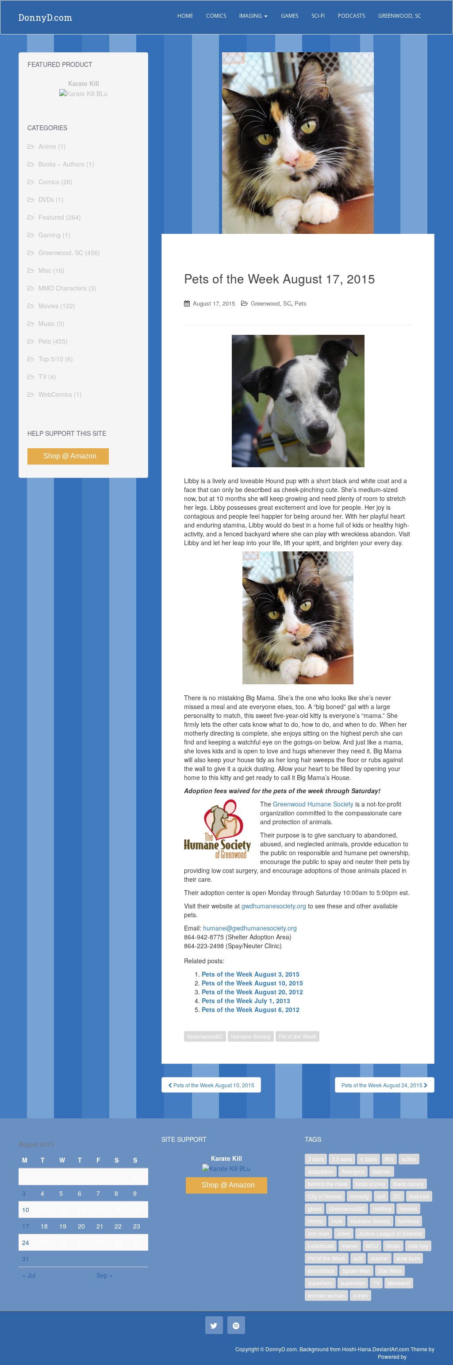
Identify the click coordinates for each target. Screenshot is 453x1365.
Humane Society (251, 1036)
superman (353, 1283)
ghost (314, 1208)
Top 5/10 (50, 358)
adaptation (321, 1171)
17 (25, 1226)
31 (25, 1258)
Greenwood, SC (399, 15)
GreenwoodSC (205, 1036)
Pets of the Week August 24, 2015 (383, 1085)
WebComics (55, 394)
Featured (51, 217)
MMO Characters (62, 287)
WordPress (421, 1356)
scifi (358, 1258)
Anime (47, 146)
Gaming (49, 234)
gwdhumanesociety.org (274, 905)
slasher (379, 1258)
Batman (381, 1171)
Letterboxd (321, 1245)
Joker (343, 1233)
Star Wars (390, 1270)
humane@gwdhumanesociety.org (250, 927)
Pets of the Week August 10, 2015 (252, 982)
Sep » (104, 1275)
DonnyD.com (46, 17)
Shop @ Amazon (69, 456)
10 (25, 1209)
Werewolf (399, 1283)
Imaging (251, 15)
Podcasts (351, 15)
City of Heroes (325, 1196)
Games (289, 15)
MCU (372, 1245)
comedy (359, 1196)
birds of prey (370, 1183)
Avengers (353, 1171)
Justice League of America (390, 1233)
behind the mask (328, 1183)
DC (397, 1196)
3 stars (316, 1159)
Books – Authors (61, 163)
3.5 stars (342, 1159)
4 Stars (368, 1159)
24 (25, 1242)
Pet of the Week (297, 1036)
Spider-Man (356, 1270)
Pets (301, 303)
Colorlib (366, 1356)
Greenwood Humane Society (313, 803)
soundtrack (321, 1270)
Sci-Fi (318, 15)
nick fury (418, 1245)
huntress (408, 1221)
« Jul (28, 1275)
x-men (360, 1295)
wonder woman (326, 1295)
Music (46, 323)
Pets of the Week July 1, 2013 (246, 1000)
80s (389, 1159)
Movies (48, 305)
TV (42, 376)
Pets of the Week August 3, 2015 (250, 973)
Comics (216, 15)
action (409, 1159)
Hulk (336, 1221)
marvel (350, 1245)
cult (381, 1196)
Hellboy (382, 1208)
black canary (408, 1183)
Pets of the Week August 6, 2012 (250, 1009)
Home (185, 15)
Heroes (408, 1208)
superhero (320, 1283)
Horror (315, 1221)
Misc (44, 270)
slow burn (408, 1258)
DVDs (46, 199)
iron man (318, 1233)
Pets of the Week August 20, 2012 (252, 991)
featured (419, 1196)
